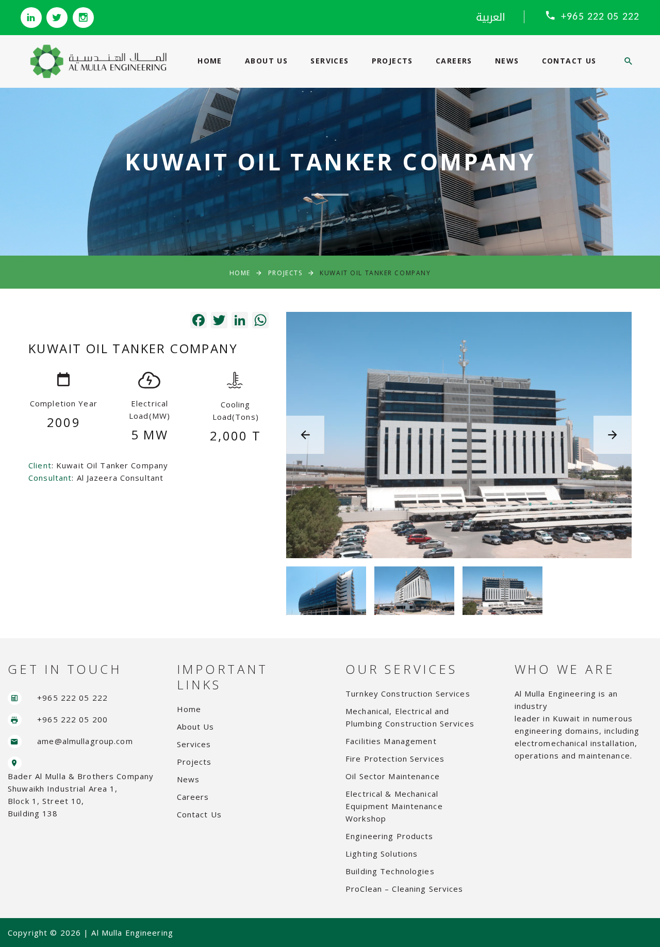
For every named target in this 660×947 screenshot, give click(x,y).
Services (329, 61)
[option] (459, 435)
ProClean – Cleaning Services (404, 888)
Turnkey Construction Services (407, 693)
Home (209, 61)
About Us (266, 61)
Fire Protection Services (394, 758)
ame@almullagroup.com (85, 741)
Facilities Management (391, 741)
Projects (392, 61)
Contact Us (569, 61)
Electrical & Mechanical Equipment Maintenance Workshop (394, 806)
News (507, 61)
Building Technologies (390, 871)
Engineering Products (389, 836)
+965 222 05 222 (600, 17)
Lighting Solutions (381, 853)
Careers (454, 61)
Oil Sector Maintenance (392, 776)
